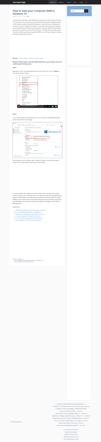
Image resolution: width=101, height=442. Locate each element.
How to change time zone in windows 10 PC (24, 261)
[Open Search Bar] (86, 2)
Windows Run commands (71, 432)
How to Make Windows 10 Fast (71, 439)
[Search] (86, 10)
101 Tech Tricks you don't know (70, 429)
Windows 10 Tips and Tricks (71, 434)
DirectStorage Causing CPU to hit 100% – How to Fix (71, 423)
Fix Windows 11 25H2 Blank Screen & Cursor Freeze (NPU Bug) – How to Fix (71, 406)
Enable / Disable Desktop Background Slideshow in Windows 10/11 (29, 260)
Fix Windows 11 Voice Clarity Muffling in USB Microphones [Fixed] (71, 408)
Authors (81, 2)
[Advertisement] (37, 46)
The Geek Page (19, 2)
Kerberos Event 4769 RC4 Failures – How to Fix (71, 411)
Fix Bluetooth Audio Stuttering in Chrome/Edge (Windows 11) (71, 404)
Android (69, 2)
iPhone (75, 2)
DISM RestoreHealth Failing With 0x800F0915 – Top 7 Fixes (71, 425)
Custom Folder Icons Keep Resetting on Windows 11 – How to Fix (71, 413)
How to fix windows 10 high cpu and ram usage (31, 58)
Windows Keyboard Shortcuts (71, 436)
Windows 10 (53, 2)
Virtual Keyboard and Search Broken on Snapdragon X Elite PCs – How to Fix (71, 418)
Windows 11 (61, 2)
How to (15, 259)
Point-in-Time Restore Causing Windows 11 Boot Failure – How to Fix (71, 420)
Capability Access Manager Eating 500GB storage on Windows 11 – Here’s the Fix (71, 416)
